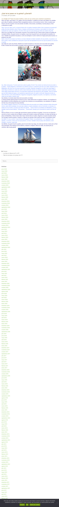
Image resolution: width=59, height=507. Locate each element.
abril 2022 (4, 255)
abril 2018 (4, 339)
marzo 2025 (5, 195)
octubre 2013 (5, 438)
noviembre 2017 (6, 349)
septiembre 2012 (6, 464)
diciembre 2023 (5, 221)
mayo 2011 (4, 492)
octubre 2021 (5, 267)
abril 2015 (4, 404)
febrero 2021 (5, 279)
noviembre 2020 (6, 285)
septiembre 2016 (6, 375)
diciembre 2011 (5, 482)
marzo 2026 (5, 175)
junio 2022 (4, 251)
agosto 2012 (5, 466)
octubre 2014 (5, 416)
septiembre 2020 (6, 289)
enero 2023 (4, 239)
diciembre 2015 (5, 389)
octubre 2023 (5, 225)
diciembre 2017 (5, 347)
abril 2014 (4, 426)
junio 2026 (4, 169)
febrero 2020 (5, 301)
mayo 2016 (4, 379)
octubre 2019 (5, 309)
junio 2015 (4, 400)
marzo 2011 (4, 496)
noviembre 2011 (6, 484)
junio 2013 (4, 446)
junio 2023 (4, 229)
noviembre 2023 (6, 223)
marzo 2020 (5, 299)
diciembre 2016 (5, 369)
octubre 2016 (5, 373)
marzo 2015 (5, 406)
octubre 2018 (5, 329)
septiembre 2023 (6, 227)
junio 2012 (4, 470)
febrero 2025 (5, 197)
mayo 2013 (4, 448)
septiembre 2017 (6, 353)
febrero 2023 (5, 237)
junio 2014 (4, 422)
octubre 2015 (5, 394)
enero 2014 (4, 432)
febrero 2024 (5, 217)
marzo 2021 (4, 277)
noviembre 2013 (6, 436)
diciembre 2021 (5, 263)
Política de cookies (34, 504)
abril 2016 (4, 381)
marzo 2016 (5, 383)
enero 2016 (4, 387)
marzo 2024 (5, 215)
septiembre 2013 (6, 440)
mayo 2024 (4, 211)
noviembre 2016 (6, 371)
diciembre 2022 (5, 241)
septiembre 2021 (6, 269)
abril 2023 (4, 233)
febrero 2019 (5, 321)
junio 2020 (4, 293)
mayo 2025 (4, 191)
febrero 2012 (5, 478)
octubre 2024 (5, 205)
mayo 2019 (4, 315)
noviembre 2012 (6, 460)
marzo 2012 (4, 476)
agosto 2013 (5, 442)
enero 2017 (4, 367)
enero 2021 (4, 281)
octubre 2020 (5, 287)
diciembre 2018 (5, 325)
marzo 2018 (5, 341)
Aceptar (22, 504)
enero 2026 (4, 179)
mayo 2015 (4, 402)
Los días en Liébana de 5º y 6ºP (11, 153)
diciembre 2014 (5, 412)
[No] (57, 503)
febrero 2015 (5, 408)
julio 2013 (4, 444)
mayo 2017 (4, 359)
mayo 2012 (4, 472)
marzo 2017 (4, 363)
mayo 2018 (4, 337)
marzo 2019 (5, 319)
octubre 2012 (5, 462)
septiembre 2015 (6, 396)
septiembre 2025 (6, 187)
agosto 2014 (5, 420)
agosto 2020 (5, 291)
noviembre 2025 (6, 183)
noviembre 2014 (6, 414)
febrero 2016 (5, 385)
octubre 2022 (5, 245)
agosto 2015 (5, 398)
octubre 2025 (5, 185)
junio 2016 (4, 377)
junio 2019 (4, 313)
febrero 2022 (5, 259)
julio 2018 (4, 333)
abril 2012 (4, 474)
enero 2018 (4, 345)
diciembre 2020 (5, 283)
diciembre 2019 (5, 305)
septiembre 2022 (6, 247)
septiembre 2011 (6, 488)
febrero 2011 (5, 498)
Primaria (5, 151)
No (27, 504)
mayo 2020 (4, 295)
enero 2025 (4, 199)
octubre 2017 (5, 351)
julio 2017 (4, 355)
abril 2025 (4, 193)
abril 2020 (4, 297)
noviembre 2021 (6, 265)
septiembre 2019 (6, 311)
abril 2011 (4, 494)
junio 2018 (4, 335)
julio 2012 (4, 468)
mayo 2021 (4, 273)
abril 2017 (4, 361)
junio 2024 (4, 209)
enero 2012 (4, 480)
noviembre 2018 (6, 327)
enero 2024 (4, 219)
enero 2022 (4, 261)
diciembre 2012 (5, 458)
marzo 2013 (5, 452)
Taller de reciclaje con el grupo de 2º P (13, 155)
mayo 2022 (4, 253)
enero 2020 (4, 303)
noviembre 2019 (6, 307)
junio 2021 (4, 271)
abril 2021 (4, 275)
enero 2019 (4, 323)
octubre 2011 (5, 486)
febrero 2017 (5, 365)
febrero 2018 (5, 343)
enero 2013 (4, 456)
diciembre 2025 (5, 181)
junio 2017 (4, 357)
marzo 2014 (5, 428)
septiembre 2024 (6, 207)
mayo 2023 (4, 231)
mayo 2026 (4, 171)
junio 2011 (4, 490)
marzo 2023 (5, 235)
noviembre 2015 (6, 392)
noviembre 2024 (6, 203)
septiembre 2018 (6, 331)
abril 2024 (4, 213)
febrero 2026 (5, 177)
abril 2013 (4, 450)
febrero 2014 (5, 430)
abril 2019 (4, 317)
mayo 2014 (4, 424)
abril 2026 (4, 173)
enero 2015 (4, 410)
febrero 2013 (5, 454)
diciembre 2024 (5, 201)
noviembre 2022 (6, 243)
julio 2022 (4, 249)
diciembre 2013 (5, 434)
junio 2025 (4, 189)
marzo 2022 (5, 257)
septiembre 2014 (6, 418)
